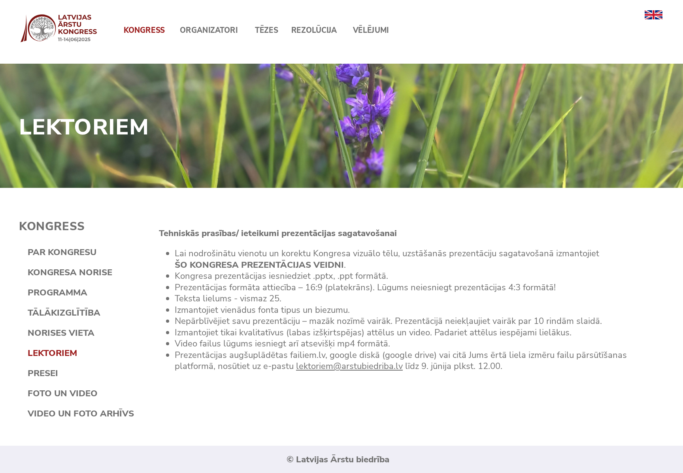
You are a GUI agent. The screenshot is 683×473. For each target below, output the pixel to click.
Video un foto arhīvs (81, 413)
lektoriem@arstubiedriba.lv (349, 366)
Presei (43, 373)
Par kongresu (62, 252)
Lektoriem (52, 353)
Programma (57, 292)
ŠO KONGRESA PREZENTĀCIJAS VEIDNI (259, 265)
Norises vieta (61, 333)
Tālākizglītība (64, 313)
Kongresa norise (70, 272)
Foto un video (63, 393)
